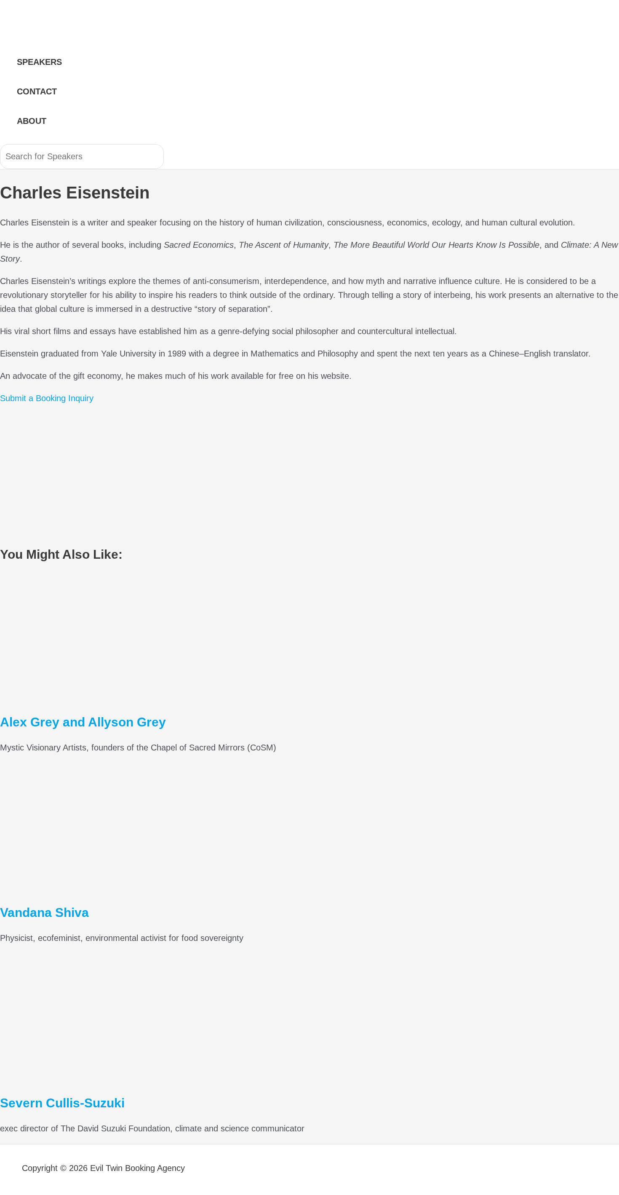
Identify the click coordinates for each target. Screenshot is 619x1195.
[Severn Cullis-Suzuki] (84, 1077)
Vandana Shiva (44, 912)
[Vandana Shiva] (84, 886)
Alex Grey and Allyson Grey (83, 722)
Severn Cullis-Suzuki (62, 1103)
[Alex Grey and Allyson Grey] (84, 696)
